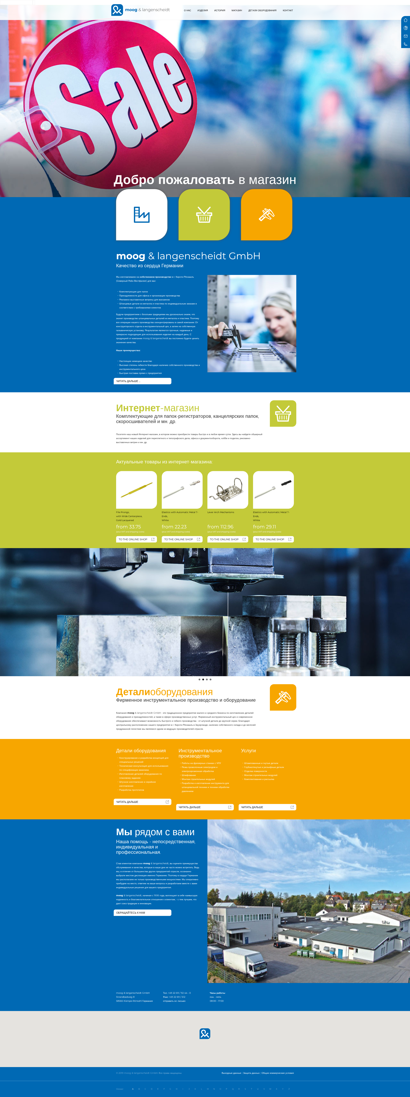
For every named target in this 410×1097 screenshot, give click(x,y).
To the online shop (133, 539)
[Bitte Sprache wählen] (405, 28)
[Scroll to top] (404, 1091)
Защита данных (251, 1073)
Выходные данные (231, 1073)
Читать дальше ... (128, 381)
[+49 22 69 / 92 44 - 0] (405, 44)
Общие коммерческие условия (278, 1073)
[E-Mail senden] (405, 36)
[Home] (405, 20)
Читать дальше (127, 801)
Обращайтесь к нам (130, 912)
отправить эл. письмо (174, 1000)
